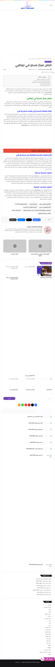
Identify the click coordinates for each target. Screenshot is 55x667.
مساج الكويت (48, 636)
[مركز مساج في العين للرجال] (44, 271)
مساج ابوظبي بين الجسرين (29, 207)
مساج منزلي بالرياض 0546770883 (36, 429)
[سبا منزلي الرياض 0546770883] (48, 508)
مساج (49, 625)
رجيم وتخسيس (48, 618)
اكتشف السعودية (47, 607)
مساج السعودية (47, 631)
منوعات (49, 654)
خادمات (49, 616)
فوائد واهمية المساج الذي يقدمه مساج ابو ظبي (41, 80)
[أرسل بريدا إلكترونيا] (37, 69)
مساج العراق (48, 634)
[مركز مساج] (27, 5)
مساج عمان (48, 638)
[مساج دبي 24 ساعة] (27, 383)
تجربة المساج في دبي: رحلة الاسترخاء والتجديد (12, 278)
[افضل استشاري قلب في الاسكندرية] (48, 418)
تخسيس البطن (48, 614)
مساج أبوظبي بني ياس (30, 376)
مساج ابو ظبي (33, 204)
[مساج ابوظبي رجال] (10, 383)
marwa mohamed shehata (43, 69)
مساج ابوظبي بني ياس (44, 207)
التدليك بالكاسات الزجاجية (44, 85)
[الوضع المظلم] (2, 5)
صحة (50, 620)
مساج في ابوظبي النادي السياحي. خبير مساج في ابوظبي (36, 210)
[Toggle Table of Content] (48, 77)
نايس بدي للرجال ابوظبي (44, 213)
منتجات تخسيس (47, 649)
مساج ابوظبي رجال (14, 390)
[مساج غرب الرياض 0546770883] (48, 438)
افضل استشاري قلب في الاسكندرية (35, 417)
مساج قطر (48, 640)
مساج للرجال (49, 390)
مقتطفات (49, 647)
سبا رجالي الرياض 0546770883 (36, 442)
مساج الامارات (44, 58)
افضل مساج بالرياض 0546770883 (36, 423)
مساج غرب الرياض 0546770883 (36, 436)
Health (49, 605)
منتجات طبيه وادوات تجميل (45, 652)
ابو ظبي (33, 175)
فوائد (50, 623)
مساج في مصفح (16, 210)
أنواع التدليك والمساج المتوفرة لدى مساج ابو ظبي (40, 82)
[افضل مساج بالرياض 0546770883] (48, 425)
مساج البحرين (48, 629)
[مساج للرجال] (44, 383)
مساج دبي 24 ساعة (30, 390)
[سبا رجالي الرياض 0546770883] (48, 444)
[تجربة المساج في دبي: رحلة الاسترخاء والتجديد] (10, 271)
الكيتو (50, 611)
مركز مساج (46, 158)
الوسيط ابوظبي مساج (45, 204)
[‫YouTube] (25, 404)
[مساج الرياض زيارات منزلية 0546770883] (48, 450)
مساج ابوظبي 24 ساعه (20, 204)
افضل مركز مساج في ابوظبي (43, 79)
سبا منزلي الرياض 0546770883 (36, 455)
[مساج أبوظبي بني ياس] (27, 320)
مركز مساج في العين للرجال (46, 277)
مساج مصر (48, 643)
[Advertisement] (27, 22)
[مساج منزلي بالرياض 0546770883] (48, 431)
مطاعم (49, 645)
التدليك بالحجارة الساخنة (44, 83)
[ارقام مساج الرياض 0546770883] (48, 566)
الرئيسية (49, 58)
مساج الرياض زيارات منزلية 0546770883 (34, 449)
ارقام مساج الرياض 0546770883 (36, 565)
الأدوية (49, 609)
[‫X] (32, 404)
